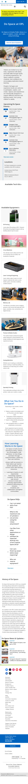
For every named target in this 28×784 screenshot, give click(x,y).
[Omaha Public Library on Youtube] (17, 669)
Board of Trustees (9, 682)
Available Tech (13, 184)
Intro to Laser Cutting (15, 109)
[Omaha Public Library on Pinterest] (20, 669)
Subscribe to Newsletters (11, 720)
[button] (2, 1)
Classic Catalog (8, 753)
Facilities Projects (9, 685)
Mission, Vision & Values (11, 689)
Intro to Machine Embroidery (14, 149)
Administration (8, 680)
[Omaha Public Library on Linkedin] (6, 673)
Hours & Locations (9, 707)
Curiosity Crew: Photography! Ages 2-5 (15, 116)
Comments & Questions (11, 699)
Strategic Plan (8, 692)
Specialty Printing (8, 387)
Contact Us (12, 745)
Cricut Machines (7, 250)
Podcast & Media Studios (10, 333)
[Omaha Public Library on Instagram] (13, 669)
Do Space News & (12, 638)
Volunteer (7, 728)
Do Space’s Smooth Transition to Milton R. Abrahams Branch (18, 659)
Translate (23, 758)
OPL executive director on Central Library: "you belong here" (17, 652)
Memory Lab (6, 303)
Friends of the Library (10, 725)
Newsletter (7, 719)
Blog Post (12, 640)
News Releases (9, 717)
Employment (8, 684)
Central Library (8, 170)
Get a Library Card (9, 705)
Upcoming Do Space (12, 105)
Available (10, 207)
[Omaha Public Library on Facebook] (6, 669)
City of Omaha (8, 751)
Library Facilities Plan (10, 687)
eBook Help (8, 702)
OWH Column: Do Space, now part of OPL (18, 643)
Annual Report (8, 713)
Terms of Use (9, 764)
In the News (8, 715)
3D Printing (6, 224)
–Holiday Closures (9, 709)
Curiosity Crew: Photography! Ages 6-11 (16, 140)
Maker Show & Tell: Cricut (16, 133)
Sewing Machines (8, 360)
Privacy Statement (17, 764)
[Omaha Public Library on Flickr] (10, 669)
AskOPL (7, 697)
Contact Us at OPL (9, 700)
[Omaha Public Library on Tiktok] (10, 673)
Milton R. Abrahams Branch (11, 175)
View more (8, 157)
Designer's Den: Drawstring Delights (15, 125)
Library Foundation (9, 726)
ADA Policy (8, 679)
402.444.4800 (8, 741)
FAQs (6, 704)
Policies (7, 691)
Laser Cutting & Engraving (10, 275)
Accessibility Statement (13, 766)
